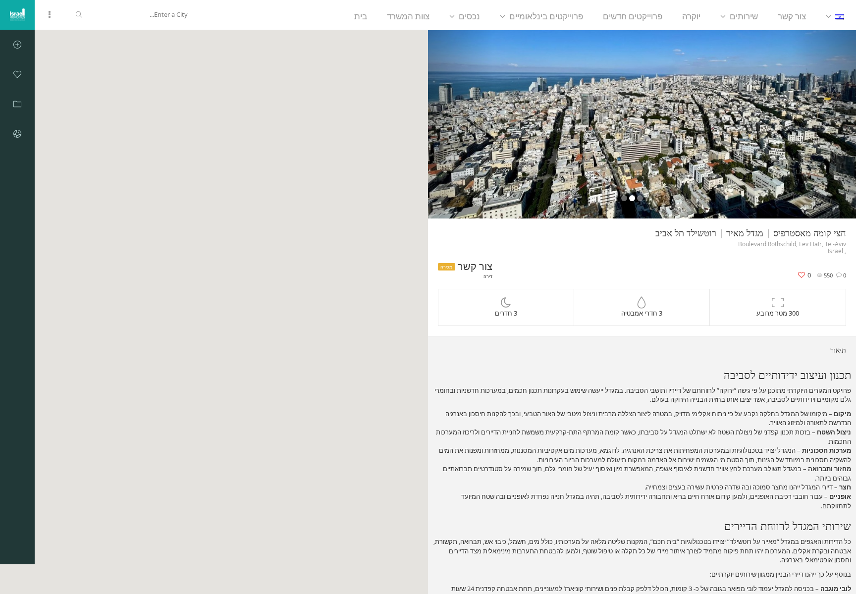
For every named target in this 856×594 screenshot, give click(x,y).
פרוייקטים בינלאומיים (546, 16)
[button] (460, 124)
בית (360, 16)
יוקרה (691, 16)
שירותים (744, 16)
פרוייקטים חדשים (632, 16)
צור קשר (792, 16)
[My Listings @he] (17, 104)
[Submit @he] (17, 44)
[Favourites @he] (17, 74)
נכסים (469, 16)
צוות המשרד (408, 16)
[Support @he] (17, 134)
